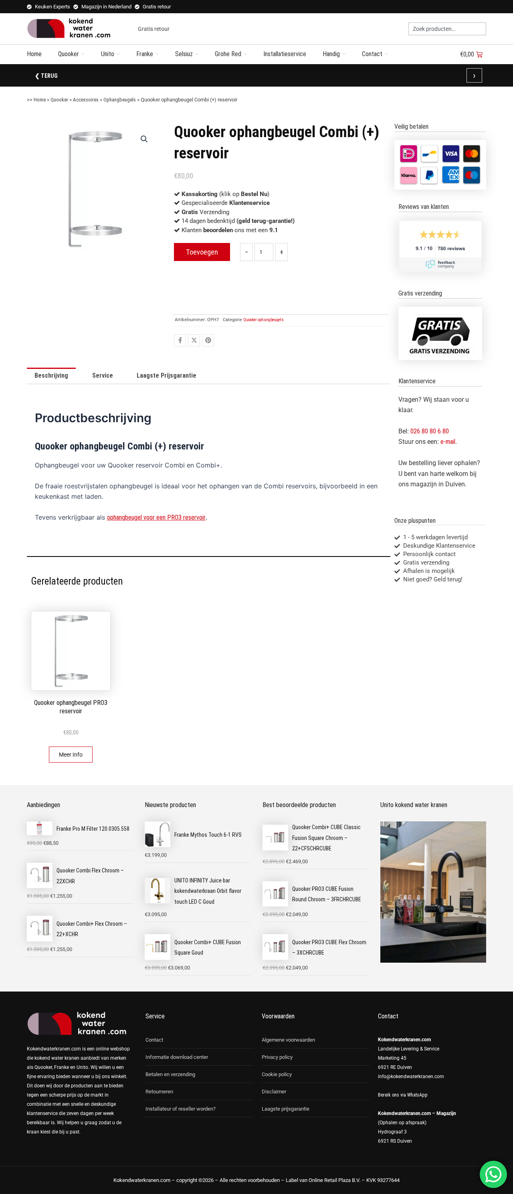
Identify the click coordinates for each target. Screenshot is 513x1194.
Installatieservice (284, 54)
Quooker (68, 54)
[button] (144, 139)
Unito (107, 54)
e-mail (447, 441)
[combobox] (447, 28)
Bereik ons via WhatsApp (403, 1095)
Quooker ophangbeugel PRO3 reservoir (70, 707)
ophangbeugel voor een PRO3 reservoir (156, 517)
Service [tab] (102, 375)
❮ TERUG (46, 76)
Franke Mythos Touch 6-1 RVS (208, 835)
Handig (331, 54)
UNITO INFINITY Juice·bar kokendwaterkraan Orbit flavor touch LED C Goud (207, 891)
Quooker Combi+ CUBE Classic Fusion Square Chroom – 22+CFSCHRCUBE (326, 838)
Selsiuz (184, 54)
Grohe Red (228, 54)
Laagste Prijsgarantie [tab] (166, 375)
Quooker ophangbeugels (263, 319)
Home (34, 54)
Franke (144, 54)
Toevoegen (202, 252)
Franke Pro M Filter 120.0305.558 (93, 829)
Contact (372, 54)
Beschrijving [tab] (51, 375)
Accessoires (86, 100)
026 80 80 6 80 (429, 431)
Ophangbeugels (119, 100)
